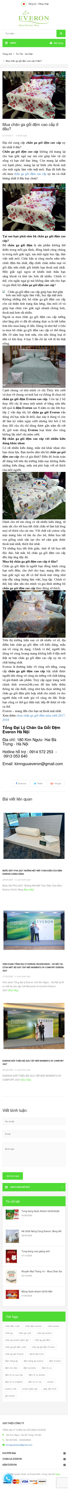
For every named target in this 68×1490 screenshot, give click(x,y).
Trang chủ (7, 53)
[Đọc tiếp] (28, 889)
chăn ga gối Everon (14, 1353)
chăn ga (9, 1333)
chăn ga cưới (25, 1333)
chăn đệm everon (33, 1326)
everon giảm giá (29, 1388)
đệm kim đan (11, 1367)
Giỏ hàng (58, 43)
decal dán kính (37, 1353)
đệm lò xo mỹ (34, 1381)
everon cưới (10, 1388)
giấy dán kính (49, 1388)
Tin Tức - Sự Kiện (24, 53)
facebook (22, 783)
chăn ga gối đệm (42, 1339)
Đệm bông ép (11, 1360)
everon (50, 1381)
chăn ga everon (44, 1333)
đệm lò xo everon (37, 1374)
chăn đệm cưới (12, 1326)
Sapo (57, 1474)
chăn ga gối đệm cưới (15, 1346)
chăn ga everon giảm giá (17, 1339)
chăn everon (53, 1326)
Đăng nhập (43, 3)
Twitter (40, 783)
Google (58, 783)
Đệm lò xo (46, 1367)
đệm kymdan (29, 1367)
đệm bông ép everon (33, 1360)
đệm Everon (55, 1360)
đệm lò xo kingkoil (13, 1381)
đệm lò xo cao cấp (14, 1374)
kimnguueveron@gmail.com (19, 1444)
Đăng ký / (33, 3)
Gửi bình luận (12, 1176)
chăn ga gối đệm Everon (43, 1346)
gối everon (10, 1395)
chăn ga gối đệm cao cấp (30, 174)
